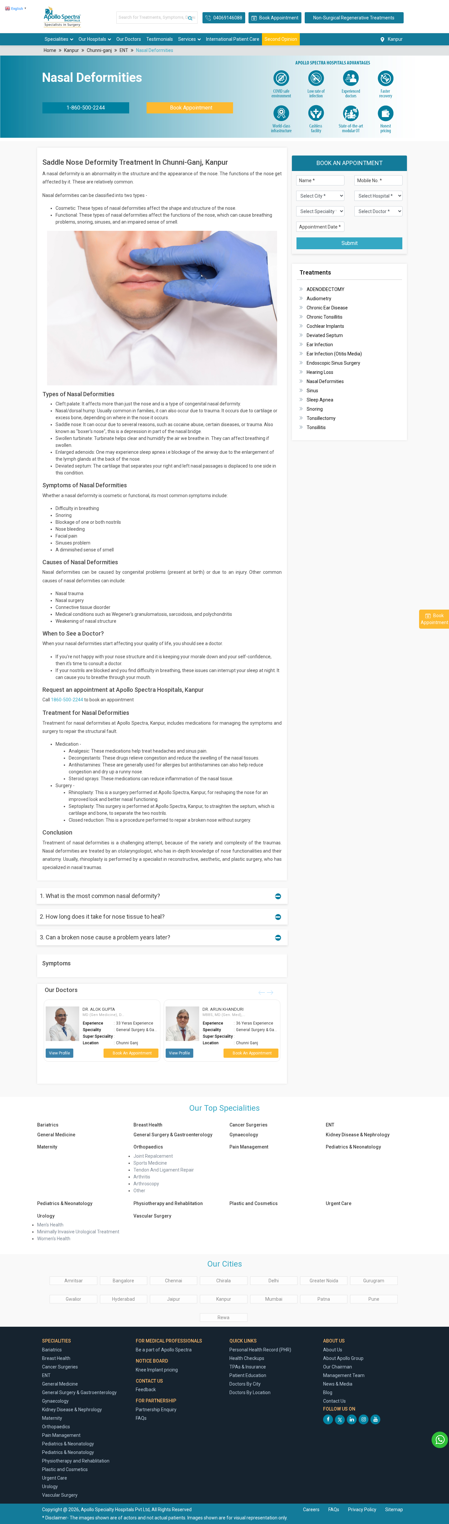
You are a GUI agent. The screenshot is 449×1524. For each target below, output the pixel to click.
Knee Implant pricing (157, 1369)
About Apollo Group (343, 1358)
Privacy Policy (362, 1509)
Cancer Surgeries (248, 1124)
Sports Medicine (150, 1163)
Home (50, 50)
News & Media (337, 1384)
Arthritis (141, 1176)
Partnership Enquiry (156, 1409)
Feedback (146, 1389)
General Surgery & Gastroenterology (172, 1134)
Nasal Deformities (154, 50)
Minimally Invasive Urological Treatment (78, 1231)
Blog (327, 1392)
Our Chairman (337, 1366)
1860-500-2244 (67, 699)
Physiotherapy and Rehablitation (168, 1203)
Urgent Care (338, 1203)
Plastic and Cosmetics (253, 1203)
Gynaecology (243, 1134)
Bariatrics (48, 1124)
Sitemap (394, 1509)
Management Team (344, 1375)
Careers (311, 1509)
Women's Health (53, 1238)
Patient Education (247, 1375)
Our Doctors (128, 39)
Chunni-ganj (99, 50)
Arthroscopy (146, 1183)
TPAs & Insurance (247, 1366)
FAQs (141, 1418)
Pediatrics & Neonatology (353, 1146)
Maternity (47, 1146)
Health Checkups (246, 1358)
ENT (124, 50)
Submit (350, 243)
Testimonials (159, 39)
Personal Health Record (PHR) (260, 1349)
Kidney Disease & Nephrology (358, 1134)
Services (187, 39)
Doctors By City (245, 1384)
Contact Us (334, 1401)
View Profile (53, 1053)
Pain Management (248, 1146)
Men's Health (50, 1224)
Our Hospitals (92, 39)
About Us (332, 1349)
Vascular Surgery (152, 1216)
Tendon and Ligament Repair (163, 1170)
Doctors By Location (250, 1392)
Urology (46, 1216)
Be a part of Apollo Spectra (164, 1349)
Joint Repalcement (153, 1156)
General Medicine (56, 1134)
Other (139, 1190)
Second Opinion (281, 39)
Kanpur (71, 50)
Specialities (56, 39)
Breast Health (147, 1124)
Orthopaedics (148, 1146)
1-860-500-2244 (85, 108)
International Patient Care (232, 39)
